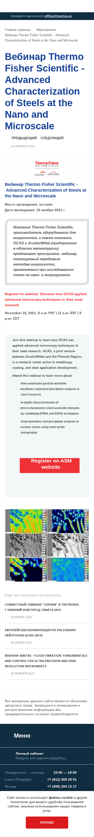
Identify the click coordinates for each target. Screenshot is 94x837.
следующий (52, 138)
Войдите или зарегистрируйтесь (41, 758)
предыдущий (24, 138)
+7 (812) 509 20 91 (62, 779)
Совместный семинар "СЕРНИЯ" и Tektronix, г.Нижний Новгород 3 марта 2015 (42, 607)
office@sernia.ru (58, 16)
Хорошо (47, 822)
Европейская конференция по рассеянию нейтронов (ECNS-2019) (40, 632)
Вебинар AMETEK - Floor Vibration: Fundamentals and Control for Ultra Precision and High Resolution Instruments (46, 661)
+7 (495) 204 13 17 (62, 786)
